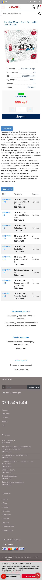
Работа (4, 421)
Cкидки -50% (7, 530)
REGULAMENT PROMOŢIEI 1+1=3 (14, 455)
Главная (5, 499)
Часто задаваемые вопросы (13, 482)
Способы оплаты (8, 470)
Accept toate (31, 576)
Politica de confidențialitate (11, 572)
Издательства (8, 526)
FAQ (3, 425)
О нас (4, 503)
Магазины (6, 414)
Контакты (5, 417)
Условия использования (23, 557)
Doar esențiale (11, 576)
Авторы (5, 522)
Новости (5, 410)
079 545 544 (14, 403)
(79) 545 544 (34, 2)
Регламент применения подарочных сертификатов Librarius (16, 447)
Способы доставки (9, 476)
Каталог (5, 518)
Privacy (35, 557)
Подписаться (34, 387)
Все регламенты (8, 440)
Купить (22, 116)
